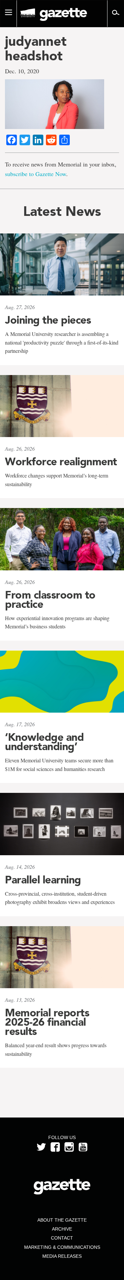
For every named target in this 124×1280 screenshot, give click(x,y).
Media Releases (62, 1256)
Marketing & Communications (62, 1247)
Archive (62, 1229)
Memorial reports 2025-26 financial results (47, 1022)
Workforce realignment (61, 461)
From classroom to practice (50, 599)
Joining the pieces (48, 320)
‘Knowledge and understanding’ (44, 742)
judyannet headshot (35, 48)
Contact (62, 1238)
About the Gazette (62, 1220)
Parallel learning (43, 879)
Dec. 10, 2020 (22, 71)
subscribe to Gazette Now (35, 174)
